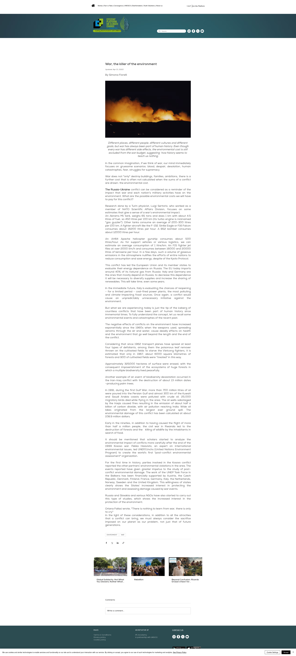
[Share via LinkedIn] (118, 543)
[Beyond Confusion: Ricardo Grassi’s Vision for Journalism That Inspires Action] (185, 566)
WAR (122, 535)
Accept (286, 652)
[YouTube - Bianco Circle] (202, 31)
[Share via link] (123, 543)
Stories (100, 6)
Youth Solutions (149, 6)
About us (159, 6)
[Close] (293, 652)
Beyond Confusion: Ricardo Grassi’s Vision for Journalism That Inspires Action (185, 581)
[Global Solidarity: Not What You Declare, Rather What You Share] (110, 566)
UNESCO (127, 6)
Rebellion (138, 580)
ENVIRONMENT (112, 535)
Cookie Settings (272, 652)
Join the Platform (198, 6)
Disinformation (137, 6)
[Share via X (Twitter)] (112, 543)
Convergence (118, 6)
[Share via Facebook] (106, 543)
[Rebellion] (148, 566)
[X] (198, 31)
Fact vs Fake (108, 6)
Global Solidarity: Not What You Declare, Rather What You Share (110, 581)
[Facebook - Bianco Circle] (193, 31)
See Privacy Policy (179, 652)
